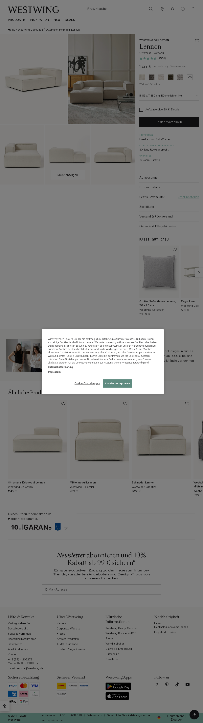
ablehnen (53, 362)
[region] (103, 361)
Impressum (54, 371)
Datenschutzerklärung (60, 366)
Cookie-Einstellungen (87, 383)
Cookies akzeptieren (117, 383)
